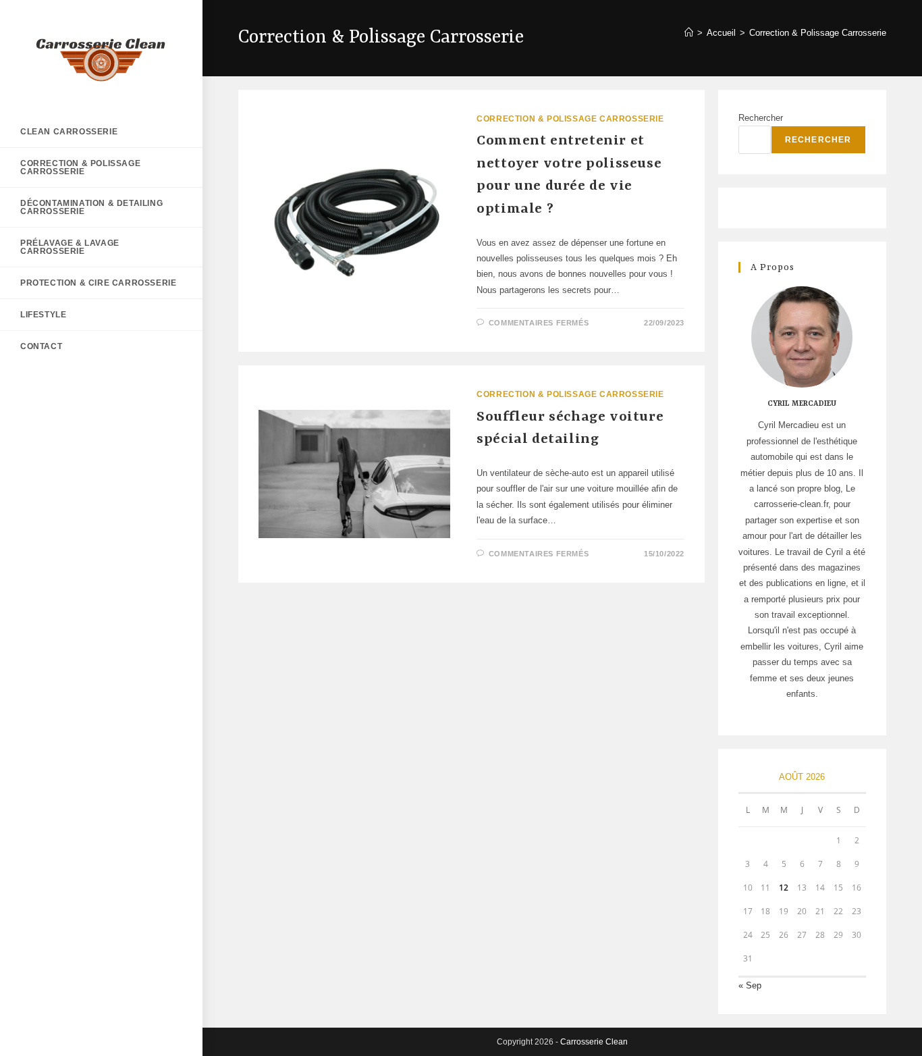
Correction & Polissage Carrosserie (817, 33)
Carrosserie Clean (594, 1042)
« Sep (749, 985)
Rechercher (760, 118)
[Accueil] (688, 33)
